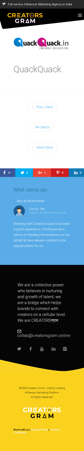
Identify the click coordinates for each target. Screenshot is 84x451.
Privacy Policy (39, 429)
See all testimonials (30, 201)
